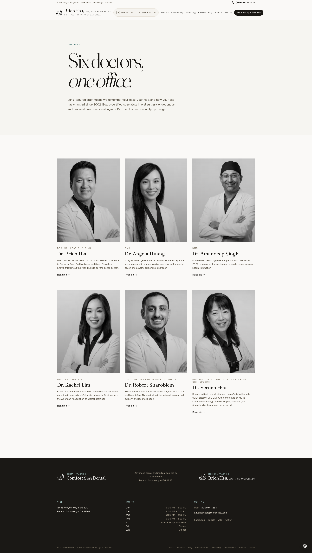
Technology (190, 12)
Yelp (220, 520)
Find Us (228, 12)
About (217, 12)
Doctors (165, 12)
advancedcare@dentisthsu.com (210, 512)
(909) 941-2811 (245, 2)
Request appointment (249, 12)
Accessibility (229, 547)
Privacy (242, 547)
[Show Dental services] (132, 12)
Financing (216, 547)
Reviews (202, 12)
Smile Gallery (177, 12)
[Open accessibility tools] (305, 546)
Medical (145, 12)
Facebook (199, 520)
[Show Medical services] (154, 12)
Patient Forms (201, 547)
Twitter (228, 520)
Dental (122, 12)
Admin (252, 547)
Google (211, 520)
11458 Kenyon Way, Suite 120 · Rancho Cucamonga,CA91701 (84, 2)
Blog (210, 12)
